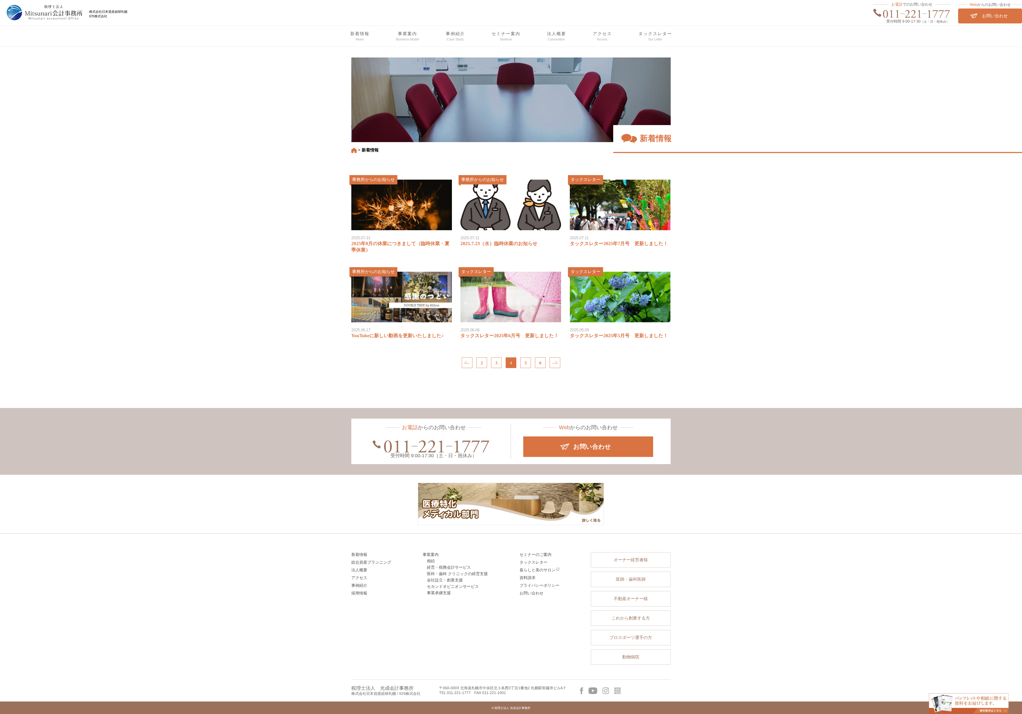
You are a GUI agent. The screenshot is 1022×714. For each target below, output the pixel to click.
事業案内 (431, 554)
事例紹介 (359, 585)
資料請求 (527, 577)
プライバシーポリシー (539, 585)
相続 (431, 561)
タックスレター (533, 562)
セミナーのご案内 (535, 554)
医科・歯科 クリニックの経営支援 (457, 573)
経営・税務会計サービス (449, 567)
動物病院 (630, 657)
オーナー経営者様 (631, 560)
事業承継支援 (439, 593)
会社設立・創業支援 (445, 580)
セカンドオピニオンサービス (453, 586)
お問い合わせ (531, 593)
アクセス (359, 577)
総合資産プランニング (371, 562)
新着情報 (359, 554)
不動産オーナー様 (631, 598)
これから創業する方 (631, 618)
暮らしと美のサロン (537, 570)
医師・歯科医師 (631, 579)
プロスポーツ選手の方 (630, 637)
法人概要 (359, 570)
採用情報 (359, 593)
